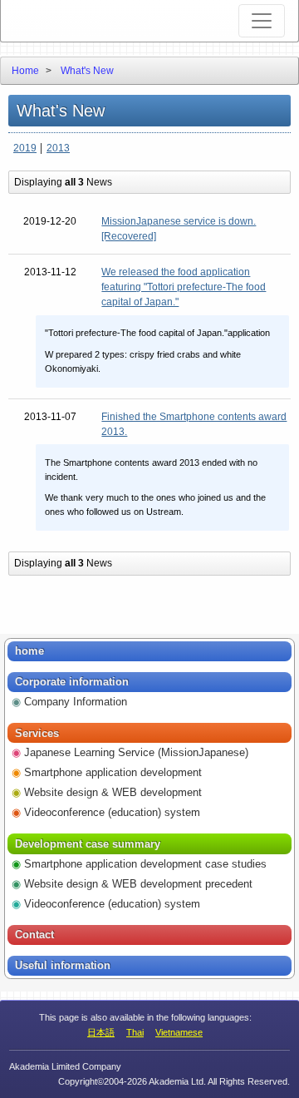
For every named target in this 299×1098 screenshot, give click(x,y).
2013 (58, 148)
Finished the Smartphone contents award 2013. (194, 424)
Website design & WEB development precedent (138, 884)
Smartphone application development (113, 772)
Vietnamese (179, 1032)
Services (37, 733)
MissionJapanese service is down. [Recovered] (178, 228)
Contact (34, 934)
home (29, 651)
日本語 (101, 1032)
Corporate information (72, 681)
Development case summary (87, 844)
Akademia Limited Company (76, 21)
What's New (87, 71)
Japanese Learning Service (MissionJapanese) (136, 752)
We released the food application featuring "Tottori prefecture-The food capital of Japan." (183, 287)
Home (25, 71)
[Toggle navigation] (261, 20)
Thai (135, 1032)
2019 (25, 148)
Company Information (75, 701)
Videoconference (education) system (112, 812)
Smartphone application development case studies (145, 864)
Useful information (62, 965)
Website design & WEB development (113, 792)
